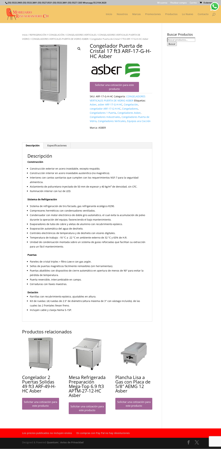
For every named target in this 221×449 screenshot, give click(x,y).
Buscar (172, 43)
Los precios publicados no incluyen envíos (47, 433)
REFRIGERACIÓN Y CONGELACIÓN (47, 34)
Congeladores (130, 108)
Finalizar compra (178, 3)
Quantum (52, 442)
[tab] (33, 145)
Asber (93, 104)
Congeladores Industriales (105, 117)
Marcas (136, 14)
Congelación (131, 104)
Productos (171, 14)
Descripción (33, 145)
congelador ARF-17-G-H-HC (105, 108)
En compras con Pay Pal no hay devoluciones (103, 433)
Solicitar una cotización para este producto (114, 87)
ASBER (102, 127)
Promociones (153, 14)
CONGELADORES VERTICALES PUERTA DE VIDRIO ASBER (59, 38)
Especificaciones (57, 145)
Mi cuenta (162, 3)
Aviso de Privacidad (72, 442)
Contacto (203, 14)
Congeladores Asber (129, 112)
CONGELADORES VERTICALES (81, 34)
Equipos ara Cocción (139, 121)
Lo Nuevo (187, 14)
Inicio (109, 14)
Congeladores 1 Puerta (103, 112)
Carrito (193, 3)
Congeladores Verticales (112, 121)
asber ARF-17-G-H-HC (110, 104)
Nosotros (122, 14)
